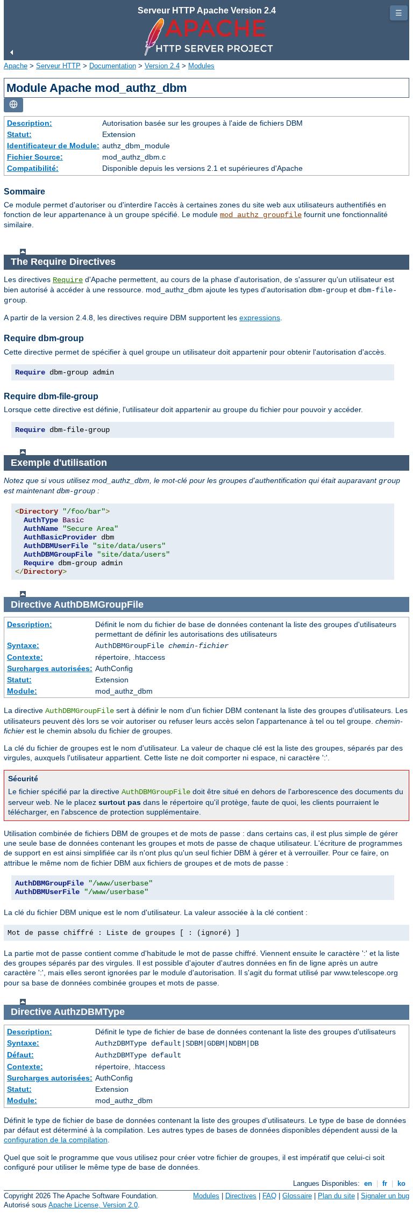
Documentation (112, 66)
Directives (241, 1196)
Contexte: (25, 657)
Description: (29, 123)
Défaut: (20, 1054)
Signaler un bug (385, 1196)
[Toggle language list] (13, 105)
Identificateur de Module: (53, 145)
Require (68, 280)
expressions (259, 317)
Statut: (19, 134)
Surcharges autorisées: (49, 668)
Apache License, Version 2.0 (93, 1205)
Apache (15, 66)
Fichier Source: (35, 157)
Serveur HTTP (58, 66)
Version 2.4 (162, 66)
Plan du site (336, 1196)
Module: (22, 691)
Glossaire (297, 1196)
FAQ (269, 1196)
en (368, 1183)
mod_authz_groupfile (261, 215)
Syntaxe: (23, 645)
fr (384, 1183)
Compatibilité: (33, 168)
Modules (201, 66)
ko (401, 1183)
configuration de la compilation (56, 1139)
